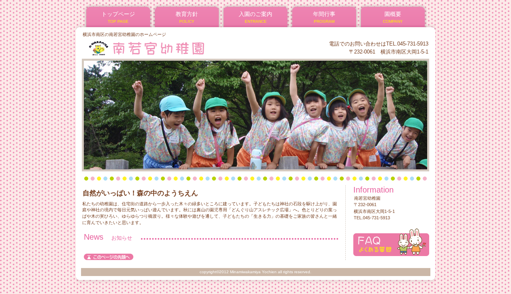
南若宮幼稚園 (179, 47)
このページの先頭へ (108, 257)
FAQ (391, 242)
